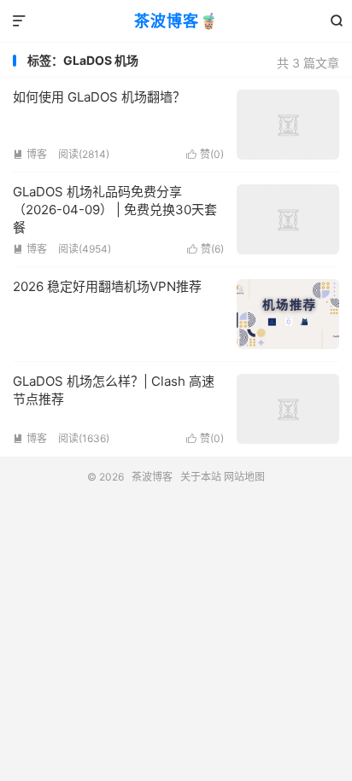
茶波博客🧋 (176, 21)
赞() (205, 154)
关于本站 (200, 476)
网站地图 (244, 476)
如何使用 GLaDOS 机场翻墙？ (99, 97)
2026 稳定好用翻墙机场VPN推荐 (107, 286)
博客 (30, 154)
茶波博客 (152, 476)
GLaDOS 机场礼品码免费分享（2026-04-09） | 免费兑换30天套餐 (115, 210)
